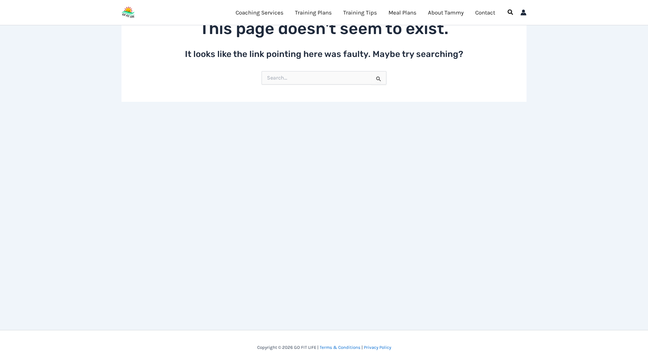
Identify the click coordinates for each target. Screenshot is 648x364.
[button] (511, 12)
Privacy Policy (377, 347)
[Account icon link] (523, 12)
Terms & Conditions (340, 347)
